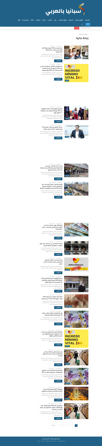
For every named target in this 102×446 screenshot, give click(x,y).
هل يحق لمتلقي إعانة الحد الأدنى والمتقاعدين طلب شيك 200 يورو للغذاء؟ (52, 354)
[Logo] (66, 9)
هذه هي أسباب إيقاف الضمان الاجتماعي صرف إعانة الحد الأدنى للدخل (52, 262)
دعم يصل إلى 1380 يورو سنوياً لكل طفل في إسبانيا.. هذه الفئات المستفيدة (52, 50)
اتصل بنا (42, 441)
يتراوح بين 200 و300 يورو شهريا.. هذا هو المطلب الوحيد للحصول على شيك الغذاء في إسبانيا (51, 407)
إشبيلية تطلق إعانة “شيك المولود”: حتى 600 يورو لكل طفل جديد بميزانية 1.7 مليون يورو (51, 111)
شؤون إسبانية (79, 20)
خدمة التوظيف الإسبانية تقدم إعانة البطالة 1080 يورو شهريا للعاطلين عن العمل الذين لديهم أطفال (51, 280)
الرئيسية (87, 20)
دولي (55, 20)
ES (87, 24)
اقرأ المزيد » (58, 60)
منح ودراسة (25, 20)
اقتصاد (50, 20)
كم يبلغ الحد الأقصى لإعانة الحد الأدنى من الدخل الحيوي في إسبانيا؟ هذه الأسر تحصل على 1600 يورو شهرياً (51, 68)
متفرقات (38, 20)
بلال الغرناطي (58, 46)
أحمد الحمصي (58, 223)
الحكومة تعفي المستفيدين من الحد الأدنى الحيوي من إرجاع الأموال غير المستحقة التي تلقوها (51, 334)
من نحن (38, 441)
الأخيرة (53, 425)
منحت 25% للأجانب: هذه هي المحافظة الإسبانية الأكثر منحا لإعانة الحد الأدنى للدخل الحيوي (51, 168)
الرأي (19, 20)
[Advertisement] (64, 93)
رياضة (44, 20)
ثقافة (32, 20)
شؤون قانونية (63, 20)
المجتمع (71, 20)
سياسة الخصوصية (61, 441)
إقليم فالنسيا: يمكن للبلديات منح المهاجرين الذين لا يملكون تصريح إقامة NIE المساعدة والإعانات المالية (51, 186)
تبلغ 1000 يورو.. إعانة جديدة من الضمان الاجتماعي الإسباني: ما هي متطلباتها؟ (52, 227)
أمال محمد (59, 182)
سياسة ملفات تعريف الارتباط (51, 441)
